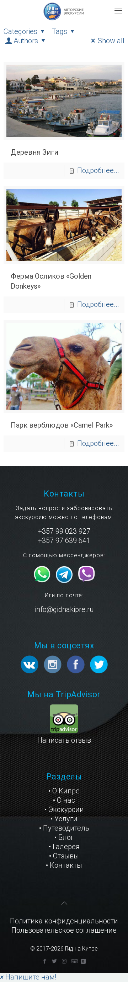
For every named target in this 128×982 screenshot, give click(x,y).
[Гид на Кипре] (64, 11)
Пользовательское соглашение (64, 930)
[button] (28, 977)
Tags (59, 31)
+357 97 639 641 (64, 540)
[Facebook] (45, 961)
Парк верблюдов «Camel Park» (62, 425)
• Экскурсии (64, 809)
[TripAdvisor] (74, 961)
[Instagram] (64, 961)
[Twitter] (54, 961)
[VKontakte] (83, 961)
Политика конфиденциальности (64, 921)
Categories (20, 31)
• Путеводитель (64, 828)
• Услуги (64, 818)
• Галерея (64, 846)
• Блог (64, 837)
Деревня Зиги (34, 152)
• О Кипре (64, 791)
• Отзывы (64, 856)
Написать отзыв (64, 740)
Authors (26, 40)
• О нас (64, 800)
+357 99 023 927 (64, 531)
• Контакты (64, 865)
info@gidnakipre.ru (64, 609)
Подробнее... (98, 170)
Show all (111, 40)
